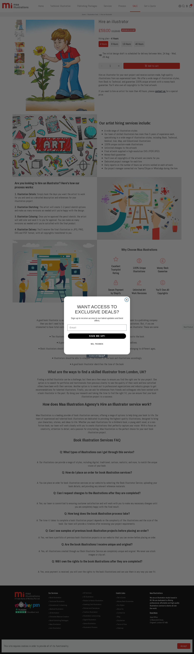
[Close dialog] (127, 300)
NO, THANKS (97, 344)
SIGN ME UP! (97, 336)
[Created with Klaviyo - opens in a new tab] (97, 356)
